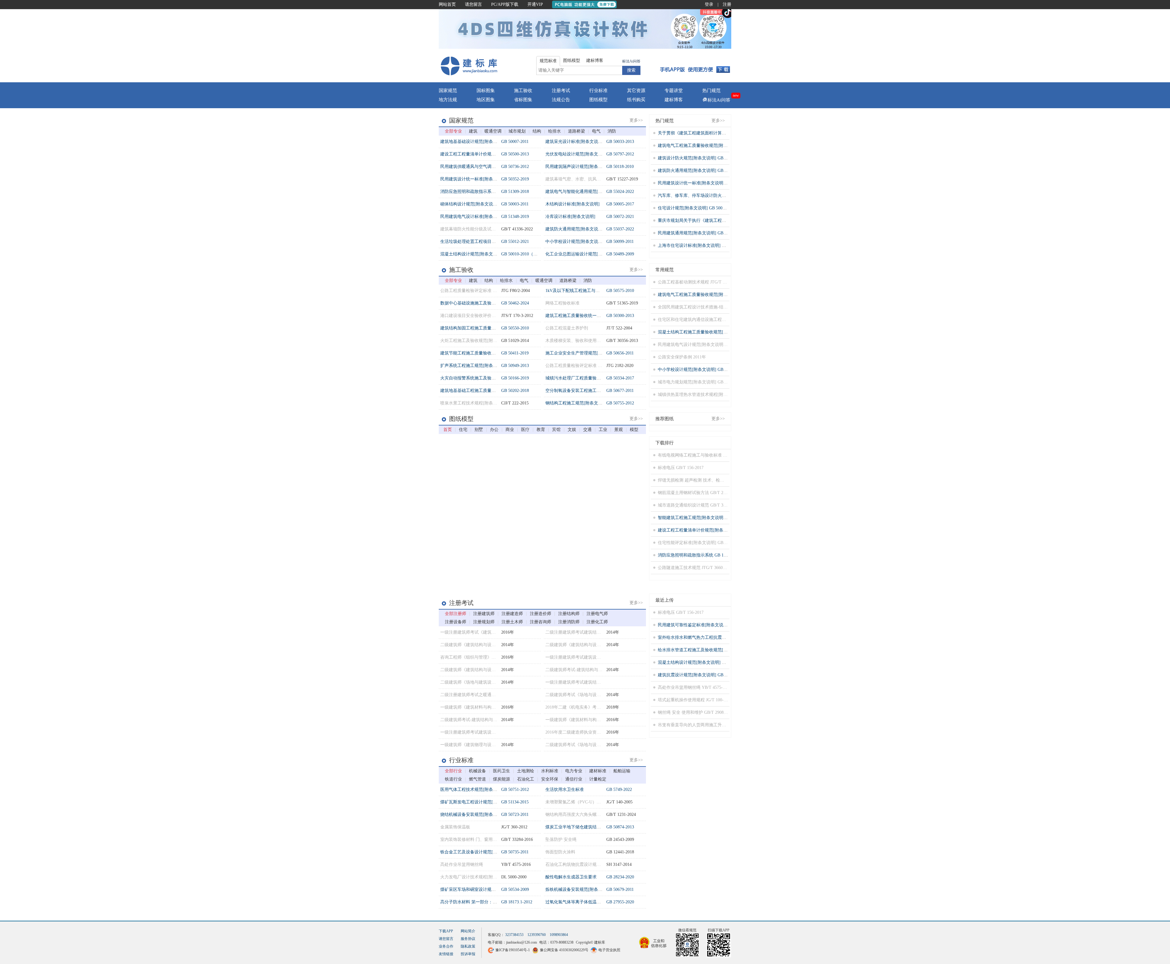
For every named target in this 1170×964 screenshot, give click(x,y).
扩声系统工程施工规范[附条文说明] (473, 365)
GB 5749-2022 (619, 789)
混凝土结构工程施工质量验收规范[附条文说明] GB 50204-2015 (716, 332)
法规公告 (561, 99)
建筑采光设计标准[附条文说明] (574, 141)
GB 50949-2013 (515, 365)
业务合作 (446, 946)
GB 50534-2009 (515, 889)
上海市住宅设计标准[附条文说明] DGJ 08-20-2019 (704, 245)
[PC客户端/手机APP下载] (695, 65)
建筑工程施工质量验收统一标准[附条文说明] (587, 315)
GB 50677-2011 (620, 390)
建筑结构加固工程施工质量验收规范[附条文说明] (486, 328)
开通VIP (535, 4)
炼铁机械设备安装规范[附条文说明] (578, 889)
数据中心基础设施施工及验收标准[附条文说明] (484, 303)
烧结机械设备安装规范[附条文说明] (473, 814)
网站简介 (468, 931)
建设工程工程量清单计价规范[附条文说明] (480, 154)
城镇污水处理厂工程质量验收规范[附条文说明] (589, 378)
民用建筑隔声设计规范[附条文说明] (578, 166)
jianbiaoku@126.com (521, 942)
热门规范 (711, 90)
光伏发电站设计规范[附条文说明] (576, 154)
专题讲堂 (674, 90)
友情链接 (446, 954)
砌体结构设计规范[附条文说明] (469, 204)
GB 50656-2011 (620, 353)
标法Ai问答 (631, 61)
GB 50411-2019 (515, 353)
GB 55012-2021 (515, 241)
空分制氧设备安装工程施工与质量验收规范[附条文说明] (598, 390)
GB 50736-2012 (515, 166)
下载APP (446, 931)
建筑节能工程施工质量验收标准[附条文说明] (482, 353)
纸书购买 (636, 99)
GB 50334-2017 (620, 378)
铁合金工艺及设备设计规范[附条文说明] (478, 852)
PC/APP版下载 (504, 4)
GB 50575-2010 (620, 290)
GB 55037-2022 (620, 229)
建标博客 (674, 99)
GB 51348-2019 (515, 216)
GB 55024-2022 (620, 191)
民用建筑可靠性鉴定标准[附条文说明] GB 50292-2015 (708, 625)
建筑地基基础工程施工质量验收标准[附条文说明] (486, 390)
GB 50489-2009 (620, 254)
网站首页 (447, 4)
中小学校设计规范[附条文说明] (574, 241)
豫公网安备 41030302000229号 (564, 950)
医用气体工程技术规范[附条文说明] (473, 789)
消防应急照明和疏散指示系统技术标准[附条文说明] (488, 191)
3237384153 (514, 935)
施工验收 (523, 90)
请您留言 (473, 4)
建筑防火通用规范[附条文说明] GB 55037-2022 (701, 170)
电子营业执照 (609, 950)
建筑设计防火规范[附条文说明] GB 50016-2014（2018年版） (714, 158)
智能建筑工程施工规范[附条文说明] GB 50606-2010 (706, 517)
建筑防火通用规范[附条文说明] (574, 229)
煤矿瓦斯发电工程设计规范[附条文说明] (478, 802)
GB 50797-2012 (620, 154)
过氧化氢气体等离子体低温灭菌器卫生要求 (585, 902)
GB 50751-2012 (515, 789)
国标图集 (486, 90)
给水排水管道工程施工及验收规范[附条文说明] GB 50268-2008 (716, 650)
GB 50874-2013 (620, 827)
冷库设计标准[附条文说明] (570, 216)
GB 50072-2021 (620, 216)
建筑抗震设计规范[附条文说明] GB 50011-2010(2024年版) (711, 675)
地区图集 (486, 99)
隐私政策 (468, 946)
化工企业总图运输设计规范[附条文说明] (583, 254)
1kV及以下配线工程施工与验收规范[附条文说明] (591, 290)
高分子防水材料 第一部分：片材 (470, 902)
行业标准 (598, 90)
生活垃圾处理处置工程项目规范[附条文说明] (482, 241)
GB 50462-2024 (515, 303)
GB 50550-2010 (515, 328)
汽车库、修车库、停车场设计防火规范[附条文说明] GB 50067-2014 (721, 195)
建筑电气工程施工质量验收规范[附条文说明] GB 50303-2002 (714, 145)
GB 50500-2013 (515, 154)
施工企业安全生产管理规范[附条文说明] (583, 353)
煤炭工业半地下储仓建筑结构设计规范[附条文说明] (593, 827)
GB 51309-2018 (515, 191)
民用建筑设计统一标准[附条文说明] (473, 179)
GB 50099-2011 (620, 241)
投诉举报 (468, 954)
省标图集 (523, 99)
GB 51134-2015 (515, 802)
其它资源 (636, 90)
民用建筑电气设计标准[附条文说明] (473, 216)
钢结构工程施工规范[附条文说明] (576, 403)
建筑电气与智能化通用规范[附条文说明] (583, 191)
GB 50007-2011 (515, 141)
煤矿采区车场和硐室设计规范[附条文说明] (480, 889)
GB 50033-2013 (620, 141)
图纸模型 (598, 99)
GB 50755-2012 (620, 403)
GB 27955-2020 (620, 902)
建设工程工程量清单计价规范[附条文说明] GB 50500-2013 (712, 530)
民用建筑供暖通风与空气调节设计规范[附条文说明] (488, 166)
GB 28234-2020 (620, 877)
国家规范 (448, 90)
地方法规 (448, 99)
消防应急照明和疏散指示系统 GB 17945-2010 (700, 555)
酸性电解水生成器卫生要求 (571, 877)
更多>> (636, 120)
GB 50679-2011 (620, 889)
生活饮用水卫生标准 (564, 789)
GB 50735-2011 (515, 852)
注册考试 (561, 90)
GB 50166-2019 (515, 378)
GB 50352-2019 (515, 179)
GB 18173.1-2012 (516, 902)
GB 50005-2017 (620, 204)
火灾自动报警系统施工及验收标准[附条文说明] (484, 378)
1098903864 (559, 935)
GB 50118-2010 (620, 166)
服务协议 (468, 939)
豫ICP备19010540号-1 (512, 950)
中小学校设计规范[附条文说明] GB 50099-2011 (701, 369)
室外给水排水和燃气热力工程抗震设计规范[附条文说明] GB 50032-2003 (725, 637)
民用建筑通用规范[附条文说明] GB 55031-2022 (701, 233)
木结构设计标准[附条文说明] (572, 204)
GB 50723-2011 (515, 814)
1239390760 (536, 935)
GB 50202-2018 (515, 390)
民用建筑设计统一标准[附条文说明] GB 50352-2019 (706, 183)
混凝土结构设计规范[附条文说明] (471, 254)
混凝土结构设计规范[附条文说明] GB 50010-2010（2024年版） (716, 662)
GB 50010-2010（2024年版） (528, 254)
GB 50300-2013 (620, 315)
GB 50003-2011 (515, 204)
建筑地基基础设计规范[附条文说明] (473, 141)
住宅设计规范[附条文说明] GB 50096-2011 (697, 208)
